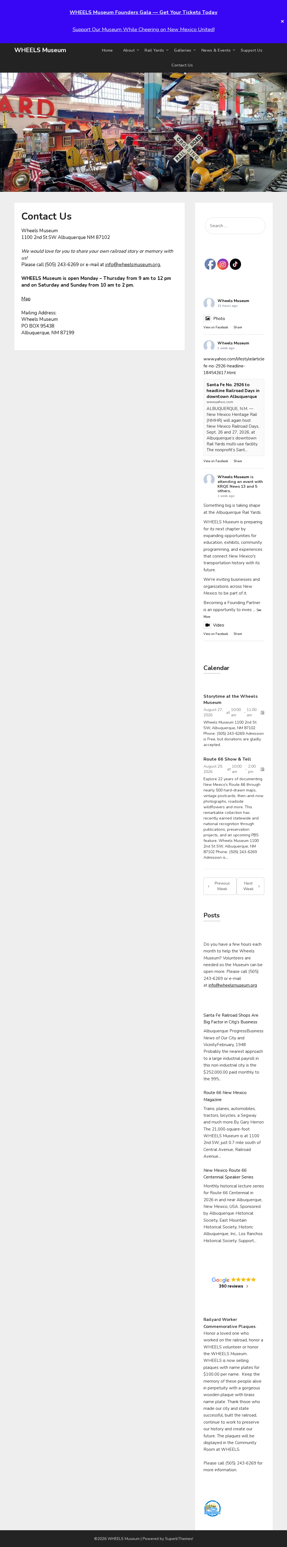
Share (237, 327)
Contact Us (182, 65)
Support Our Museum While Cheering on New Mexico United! (144, 29)
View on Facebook (215, 327)
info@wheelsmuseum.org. (133, 264)
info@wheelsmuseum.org (233, 985)
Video (218, 625)
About (129, 50)
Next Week (248, 886)
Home (107, 50)
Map (26, 299)
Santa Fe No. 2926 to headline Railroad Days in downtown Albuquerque (233, 390)
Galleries (182, 50)
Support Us (251, 50)
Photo (219, 318)
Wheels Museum (233, 300)
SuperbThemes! (179, 1538)
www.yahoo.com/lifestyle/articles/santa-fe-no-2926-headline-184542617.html (241, 366)
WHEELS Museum (40, 50)
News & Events (216, 50)
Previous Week (222, 886)
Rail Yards (154, 50)
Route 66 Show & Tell (227, 759)
